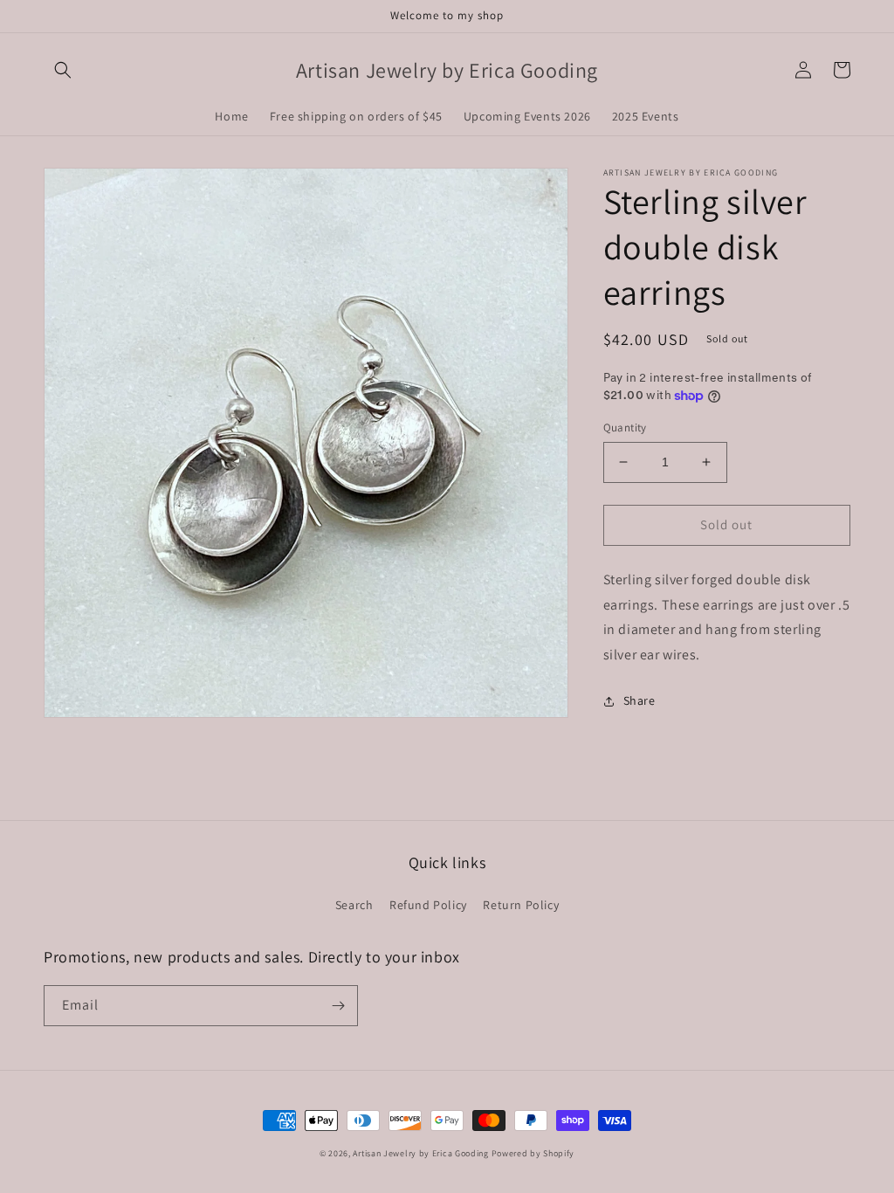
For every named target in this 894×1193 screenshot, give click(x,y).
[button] (63, 70)
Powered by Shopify (533, 1153)
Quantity (625, 427)
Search (354, 905)
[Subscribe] (338, 1005)
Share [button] (639, 700)
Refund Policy (428, 905)
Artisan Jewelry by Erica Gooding (420, 1153)
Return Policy (521, 905)
